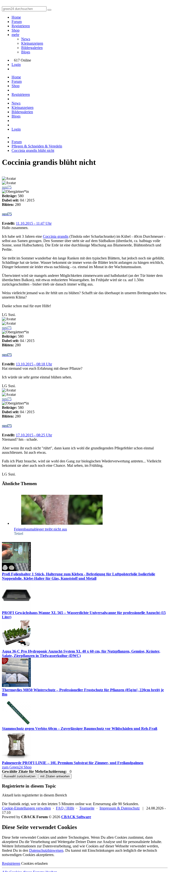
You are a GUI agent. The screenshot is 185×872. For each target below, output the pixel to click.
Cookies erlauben (34, 863)
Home (16, 17)
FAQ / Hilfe (65, 808)
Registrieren (21, 26)
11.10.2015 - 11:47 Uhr (34, 223)
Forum (17, 22)
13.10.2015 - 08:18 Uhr (34, 364)
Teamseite (86, 808)
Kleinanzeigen (32, 43)
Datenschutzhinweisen (46, 850)
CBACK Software (76, 817)
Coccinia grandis (55, 236)
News (25, 39)
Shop (16, 30)
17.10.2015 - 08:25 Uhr (34, 435)
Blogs (25, 52)
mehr (15, 35)
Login (16, 65)
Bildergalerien (32, 48)
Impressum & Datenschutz (119, 808)
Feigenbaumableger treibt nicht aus (40, 529)
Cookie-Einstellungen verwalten (26, 808)
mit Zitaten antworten (55, 776)
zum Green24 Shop (17, 767)
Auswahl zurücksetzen (19, 776)
